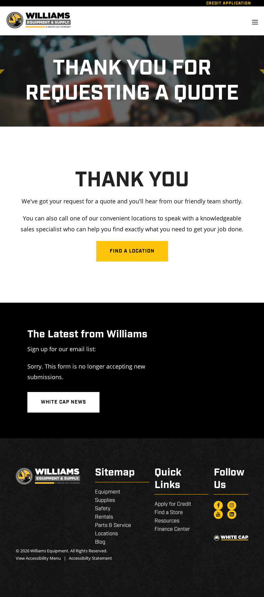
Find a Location (132, 251)
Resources (167, 521)
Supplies (105, 500)
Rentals (104, 517)
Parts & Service (113, 525)
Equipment (107, 492)
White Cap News (63, 402)
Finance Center (172, 529)
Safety (102, 508)
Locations (106, 533)
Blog (100, 542)
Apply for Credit (173, 504)
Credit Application (228, 3)
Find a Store (169, 512)
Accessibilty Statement (90, 558)
